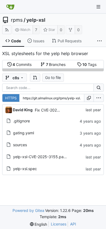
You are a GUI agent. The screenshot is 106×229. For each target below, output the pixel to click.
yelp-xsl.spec (25, 168)
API (73, 224)
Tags (89, 64)
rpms (17, 20)
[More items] (99, 41)
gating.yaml (23, 133)
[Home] (10, 7)
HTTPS (11, 98)
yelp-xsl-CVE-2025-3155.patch (41, 156)
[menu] (98, 98)
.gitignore (21, 121)
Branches (56, 64)
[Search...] (98, 88)
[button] (35, 78)
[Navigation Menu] (98, 7)
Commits (22, 64)
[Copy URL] (89, 98)
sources (20, 144)
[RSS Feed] (6, 29)
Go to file (53, 77)
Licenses (58, 224)
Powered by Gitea (28, 210)
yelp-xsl (35, 20)
